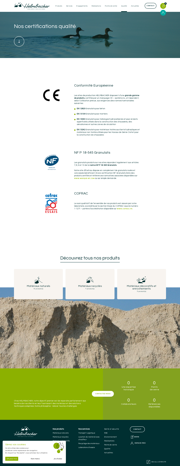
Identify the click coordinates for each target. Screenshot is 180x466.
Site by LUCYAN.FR (158, 462)
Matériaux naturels (61, 433)
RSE (106, 433)
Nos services (84, 429)
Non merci (35, 459)
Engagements (81, 6)
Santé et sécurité (111, 429)
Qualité (107, 449)
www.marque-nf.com (84, 178)
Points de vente (111, 6)
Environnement (110, 437)
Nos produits (58, 429)
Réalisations (96, 6)
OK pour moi (12, 459)
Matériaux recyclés (60, 437)
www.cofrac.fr (124, 209)
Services (69, 6)
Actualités (135, 6)
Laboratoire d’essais (86, 447)
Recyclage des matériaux (88, 443)
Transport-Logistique (86, 433)
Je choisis (58, 459)
